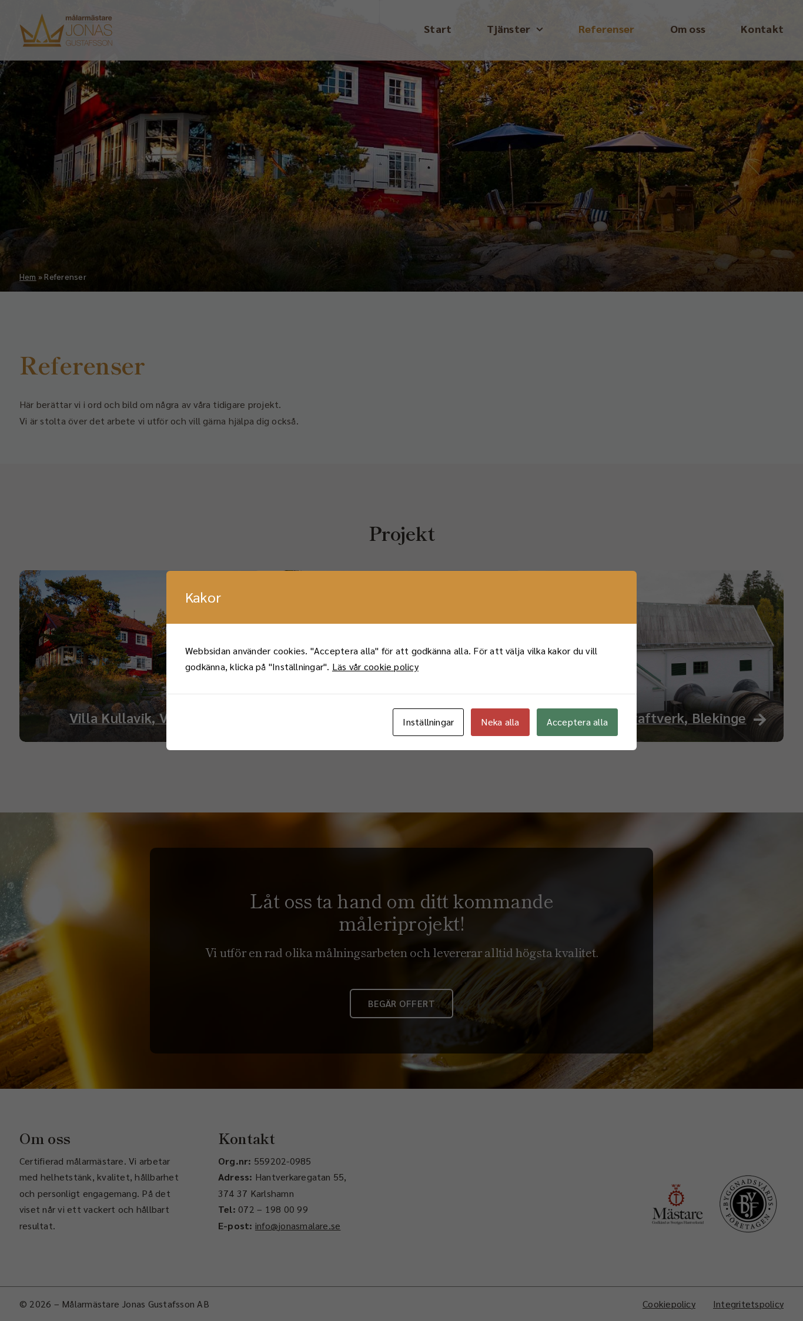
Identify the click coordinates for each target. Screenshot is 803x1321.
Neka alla (500, 721)
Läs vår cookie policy (375, 666)
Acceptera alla (577, 721)
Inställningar (428, 721)
